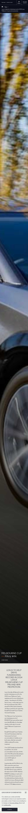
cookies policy (7, 805)
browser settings (14, 803)
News (6, 6)
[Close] (26, 792)
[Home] (2, 6)
